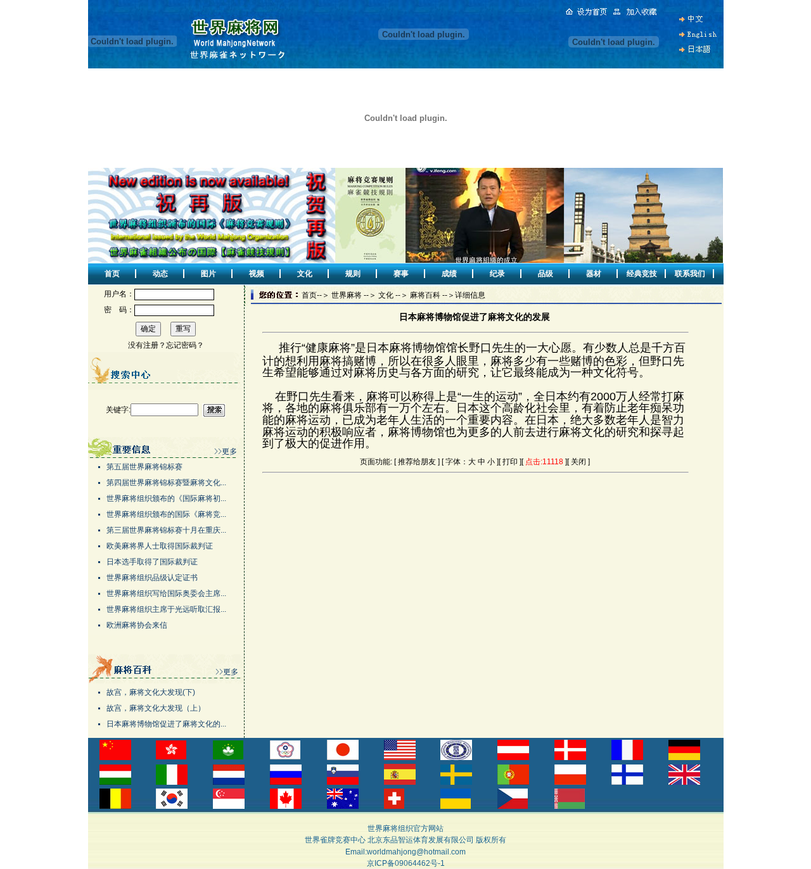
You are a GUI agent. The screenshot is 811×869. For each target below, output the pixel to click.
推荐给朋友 (417, 461)
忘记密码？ (185, 345)
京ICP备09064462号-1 (406, 863)
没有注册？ (147, 345)
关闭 (578, 461)
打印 (510, 461)
